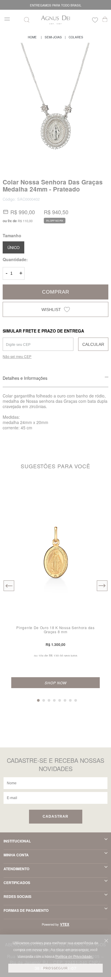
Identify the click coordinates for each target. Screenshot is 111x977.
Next (102, 585)
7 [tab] (70, 700)
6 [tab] (65, 700)
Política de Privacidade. (74, 957)
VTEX (64, 924)
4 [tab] (54, 700)
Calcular (93, 344)
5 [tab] (59, 700)
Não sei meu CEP (17, 356)
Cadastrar (55, 816)
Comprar (55, 292)
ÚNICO (13, 247)
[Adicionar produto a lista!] (98, 491)
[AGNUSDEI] (32, 37)
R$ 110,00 (25, 220)
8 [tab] (75, 700)
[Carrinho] (104, 19)
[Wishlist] (95, 20)
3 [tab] (49, 700)
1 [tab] (38, 700)
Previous (9, 585)
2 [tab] (43, 700)
